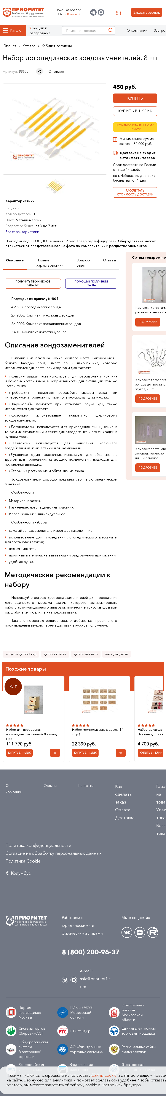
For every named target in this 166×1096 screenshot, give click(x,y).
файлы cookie (104, 1075)
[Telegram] (93, 12)
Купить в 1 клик (135, 111)
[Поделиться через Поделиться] (39, 71)
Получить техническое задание (33, 283)
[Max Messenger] (101, 12)
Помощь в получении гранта (91, 283)
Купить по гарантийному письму (135, 127)
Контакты (86, 785)
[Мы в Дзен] (139, 932)
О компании (137, 30)
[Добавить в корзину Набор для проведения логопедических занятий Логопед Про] (55, 753)
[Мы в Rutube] (152, 932)
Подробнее (148, 322)
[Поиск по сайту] (111, 30)
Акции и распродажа (39, 30)
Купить (135, 98)
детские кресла (55, 654)
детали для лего (86, 654)
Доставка (125, 817)
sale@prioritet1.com (95, 982)
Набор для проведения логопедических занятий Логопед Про (31, 734)
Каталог (16, 30)
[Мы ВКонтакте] (126, 932)
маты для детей (116, 654)
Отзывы (50, 785)
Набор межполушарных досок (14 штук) (97, 731)
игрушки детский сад (21, 654)
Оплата (123, 809)
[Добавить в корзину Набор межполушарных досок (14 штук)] (121, 753)
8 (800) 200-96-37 (118, 12)
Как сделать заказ (123, 794)
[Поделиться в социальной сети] (39, 71)
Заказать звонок (146, 12)
